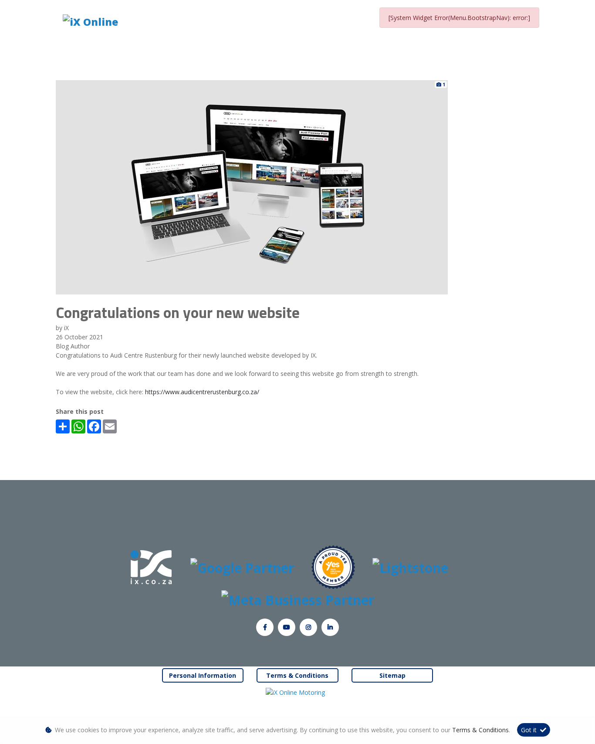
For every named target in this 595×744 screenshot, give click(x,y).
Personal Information (202, 675)
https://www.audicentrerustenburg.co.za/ (202, 392)
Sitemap (392, 675)
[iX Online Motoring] (297, 692)
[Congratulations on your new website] (252, 187)
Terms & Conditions (297, 675)
